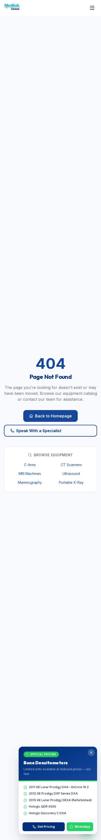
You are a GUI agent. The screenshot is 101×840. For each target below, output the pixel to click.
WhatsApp (82, 826)
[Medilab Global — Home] (13, 8)
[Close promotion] (91, 752)
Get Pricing (46, 826)
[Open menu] (92, 8)
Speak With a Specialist (38, 430)
